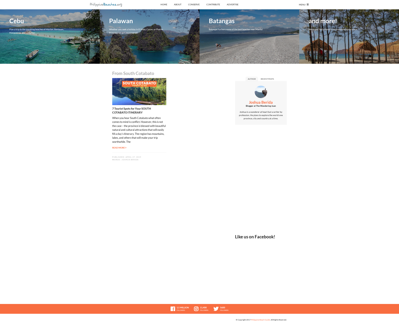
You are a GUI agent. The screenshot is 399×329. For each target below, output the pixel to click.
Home (164, 4)
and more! (349, 36)
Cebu (50, 36)
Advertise (232, 4)
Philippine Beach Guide (260, 320)
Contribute (213, 4)
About (177, 4)
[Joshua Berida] (261, 93)
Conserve (194, 4)
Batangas (249, 36)
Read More (118, 147)
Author (252, 79)
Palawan (150, 36)
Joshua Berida (130, 160)
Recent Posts (267, 79)
